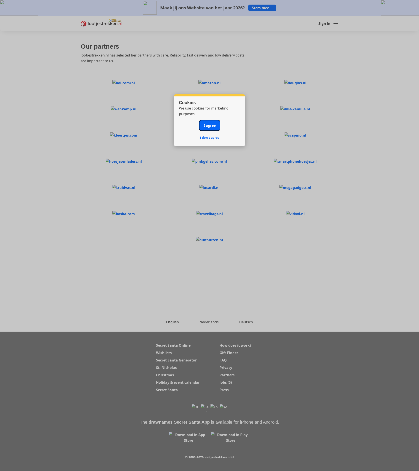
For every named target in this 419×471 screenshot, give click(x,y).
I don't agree (209, 137)
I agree (210, 125)
